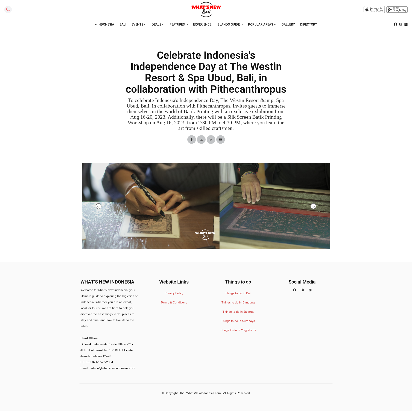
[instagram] (302, 290)
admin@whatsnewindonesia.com (113, 368)
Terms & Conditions (174, 302)
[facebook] (294, 290)
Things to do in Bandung (238, 302)
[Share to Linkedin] (211, 139)
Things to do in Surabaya (238, 321)
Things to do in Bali (238, 293)
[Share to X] (201, 139)
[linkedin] (310, 290)
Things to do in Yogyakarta (238, 330)
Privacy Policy (174, 293)
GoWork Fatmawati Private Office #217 (106, 344)
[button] (98, 206)
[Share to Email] (220, 139)
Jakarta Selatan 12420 (95, 356)
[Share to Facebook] (191, 139)
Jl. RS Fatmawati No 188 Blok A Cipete (106, 350)
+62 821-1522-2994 (99, 362)
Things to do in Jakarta (238, 311)
